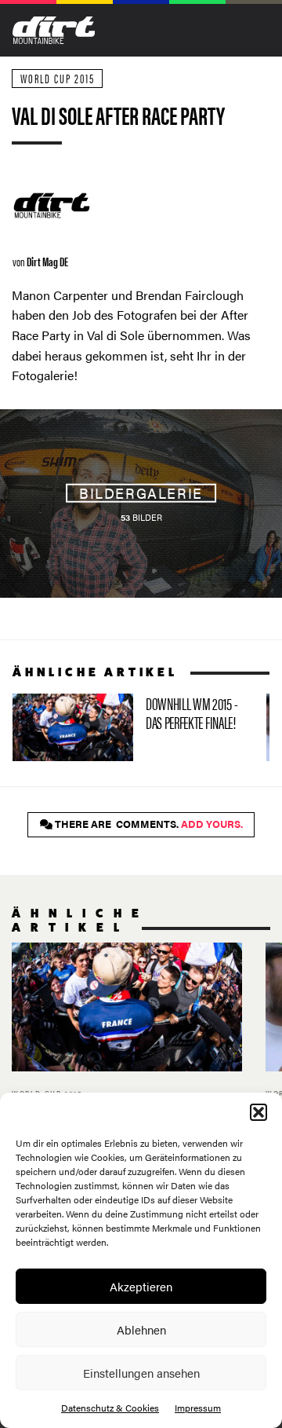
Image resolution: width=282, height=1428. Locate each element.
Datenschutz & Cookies (110, 1408)
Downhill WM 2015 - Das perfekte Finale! (133, 727)
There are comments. (147, 824)
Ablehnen (141, 1329)
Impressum (198, 1408)
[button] (258, 1112)
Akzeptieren (141, 1286)
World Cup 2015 (57, 78)
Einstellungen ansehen (141, 1372)
